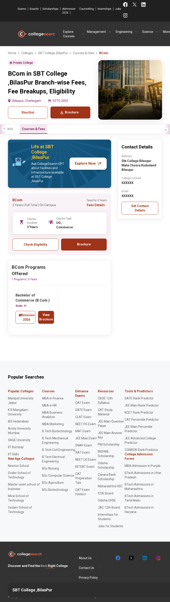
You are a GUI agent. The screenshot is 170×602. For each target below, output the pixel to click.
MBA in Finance (53, 398)
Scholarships (50, 8)
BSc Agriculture (53, 482)
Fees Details (96, 205)
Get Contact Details (140, 208)
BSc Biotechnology (55, 489)
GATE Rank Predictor (139, 398)
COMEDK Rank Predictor (141, 450)
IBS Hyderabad (18, 421)
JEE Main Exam (86, 438)
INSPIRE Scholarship (106, 454)
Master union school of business (24, 487)
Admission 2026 (68, 10)
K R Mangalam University (18, 412)
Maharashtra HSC (110, 486)
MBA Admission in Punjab (142, 466)
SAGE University (19, 440)
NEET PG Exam (85, 424)
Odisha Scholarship (106, 465)
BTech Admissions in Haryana (139, 510)
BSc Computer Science (58, 475)
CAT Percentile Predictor (142, 419)
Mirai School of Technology (18, 498)
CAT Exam (82, 403)
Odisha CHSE (107, 500)
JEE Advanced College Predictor (140, 440)
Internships (104, 8)
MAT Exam (83, 431)
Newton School (18, 466)
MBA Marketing (53, 424)
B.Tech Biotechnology (57, 431)
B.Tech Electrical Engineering (53, 459)
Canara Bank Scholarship (107, 477)
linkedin (144, 558)
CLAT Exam (83, 417)
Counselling (86, 8)
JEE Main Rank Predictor (142, 405)
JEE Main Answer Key (110, 435)
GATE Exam (83, 410)
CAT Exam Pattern (82, 492)
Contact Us (86, 568)
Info (10, 129)
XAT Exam (82, 452)
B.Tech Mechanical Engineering (55, 440)
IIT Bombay (16, 447)
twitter (131, 558)
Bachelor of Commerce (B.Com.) (32, 297)
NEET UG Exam (85, 459)
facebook (117, 558)
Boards (34, 8)
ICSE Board (105, 493)
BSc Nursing (50, 468)
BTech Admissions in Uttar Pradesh (143, 475)
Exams (22, 8)
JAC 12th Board (109, 507)
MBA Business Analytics (52, 415)
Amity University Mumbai (19, 431)
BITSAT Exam (85, 466)
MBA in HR (49, 405)
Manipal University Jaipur (20, 401)
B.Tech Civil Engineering (58, 450)
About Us (85, 558)
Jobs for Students (110, 526)
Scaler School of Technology (19, 475)
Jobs (118, 8)
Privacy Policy (88, 577)
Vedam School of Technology (20, 510)
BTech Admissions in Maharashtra (139, 487)
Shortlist (27, 112)
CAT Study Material (105, 412)
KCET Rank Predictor (139, 412)
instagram (157, 558)
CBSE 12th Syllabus (105, 401)
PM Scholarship (109, 444)
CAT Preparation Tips (83, 478)
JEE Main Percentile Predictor (138, 429)
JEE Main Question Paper (111, 424)
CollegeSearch (36, 34)
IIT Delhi (13, 454)
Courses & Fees (33, 129)
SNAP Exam (83, 445)
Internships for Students (108, 517)
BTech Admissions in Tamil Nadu (139, 498)
